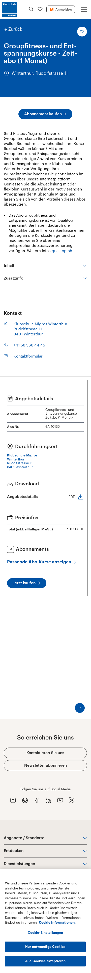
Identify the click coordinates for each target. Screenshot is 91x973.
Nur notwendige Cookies (45, 946)
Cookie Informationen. (57, 922)
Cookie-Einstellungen (45, 932)
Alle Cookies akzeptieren (45, 961)
